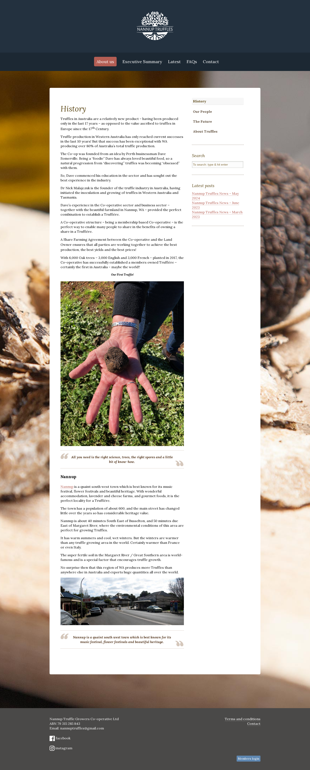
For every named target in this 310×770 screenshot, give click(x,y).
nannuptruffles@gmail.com (82, 728)
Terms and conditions (242, 719)
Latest (174, 61)
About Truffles (205, 131)
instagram (63, 748)
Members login (248, 758)
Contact (211, 61)
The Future (202, 121)
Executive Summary (142, 61)
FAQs (192, 61)
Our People (202, 111)
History (199, 101)
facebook (62, 738)
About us (105, 61)
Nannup (67, 486)
